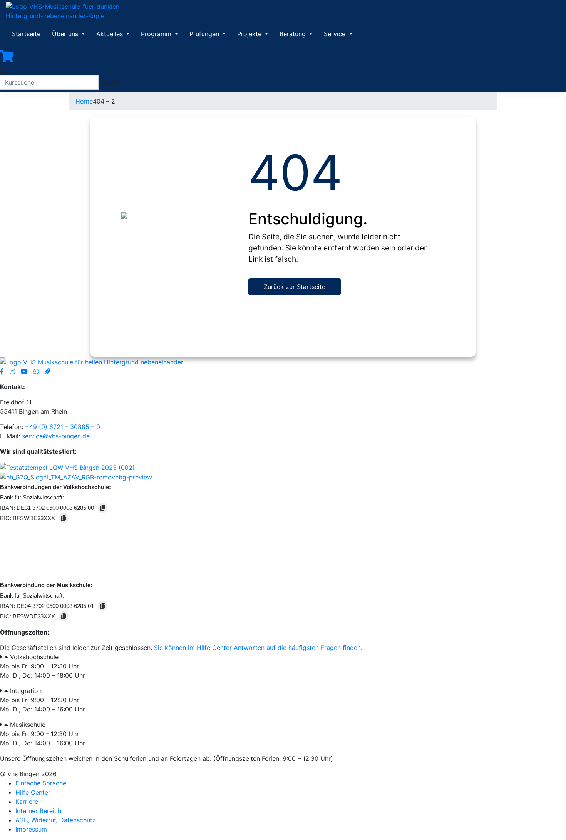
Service (335, 34)
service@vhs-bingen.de (56, 436)
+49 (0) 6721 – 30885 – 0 (62, 427)
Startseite (26, 34)
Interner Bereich (38, 811)
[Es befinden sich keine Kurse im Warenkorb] (7, 56)
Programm (157, 34)
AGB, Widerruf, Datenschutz (55, 820)
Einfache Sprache (40, 783)
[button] (283, 656)
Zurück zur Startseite (294, 287)
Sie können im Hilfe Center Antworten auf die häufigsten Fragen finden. (258, 647)
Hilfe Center (32, 792)
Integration (26, 691)
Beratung (294, 34)
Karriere (26, 801)
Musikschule (27, 724)
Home (84, 101)
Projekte (250, 34)
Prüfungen (205, 34)
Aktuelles (110, 34)
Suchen (113, 82)
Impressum (31, 829)
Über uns (66, 34)
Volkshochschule (34, 657)
